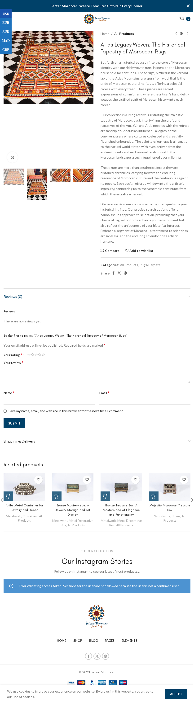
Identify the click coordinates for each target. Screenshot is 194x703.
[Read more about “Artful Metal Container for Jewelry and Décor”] (8, 496)
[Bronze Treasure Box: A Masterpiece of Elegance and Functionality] (121, 487)
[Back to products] (182, 34)
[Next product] (187, 34)
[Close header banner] (188, 6)
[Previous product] (176, 34)
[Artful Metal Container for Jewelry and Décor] (24, 487)
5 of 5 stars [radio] (43, 354)
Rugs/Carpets (150, 265)
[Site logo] (97, 18)
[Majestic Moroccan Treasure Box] (169, 487)
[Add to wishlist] (38, 480)
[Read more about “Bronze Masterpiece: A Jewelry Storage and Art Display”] (57, 496)
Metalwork (13, 516)
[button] (8, 98)
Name (9, 392)
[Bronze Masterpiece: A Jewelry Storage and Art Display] (72, 487)
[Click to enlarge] (12, 157)
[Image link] (97, 616)
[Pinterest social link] (125, 273)
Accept (176, 694)
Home (105, 34)
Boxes (176, 516)
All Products (124, 34)
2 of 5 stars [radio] (32, 354)
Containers (30, 516)
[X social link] (119, 273)
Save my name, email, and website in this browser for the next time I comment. (66, 411)
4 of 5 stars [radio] (39, 354)
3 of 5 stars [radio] (36, 354)
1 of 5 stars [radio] (29, 354)
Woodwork (162, 516)
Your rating (13, 355)
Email (104, 392)
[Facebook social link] (113, 273)
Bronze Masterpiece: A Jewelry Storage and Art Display (73, 510)
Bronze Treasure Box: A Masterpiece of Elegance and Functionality (121, 510)
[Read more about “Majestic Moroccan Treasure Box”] (154, 496)
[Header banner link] (97, 6)
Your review (13, 362)
